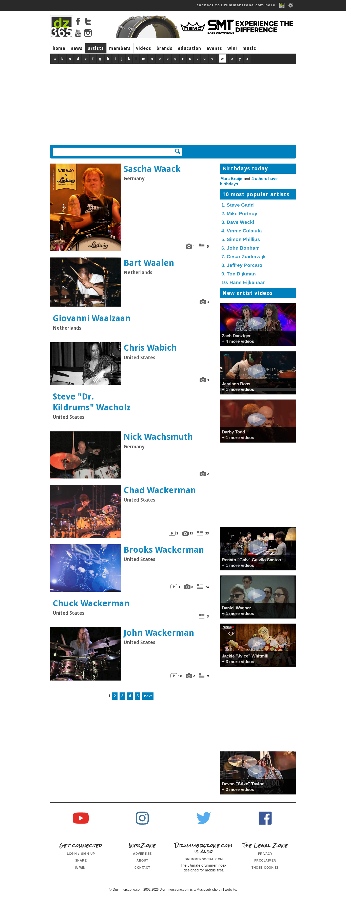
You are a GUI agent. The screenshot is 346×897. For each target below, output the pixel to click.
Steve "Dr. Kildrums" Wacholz (91, 402)
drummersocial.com (204, 858)
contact (142, 867)
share (81, 860)
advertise (142, 853)
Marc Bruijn (231, 178)
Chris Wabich (150, 348)
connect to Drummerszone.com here (236, 5)
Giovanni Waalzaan (92, 318)
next (148, 696)
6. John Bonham (240, 248)
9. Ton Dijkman (238, 273)
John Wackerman (159, 633)
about (142, 860)
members (120, 48)
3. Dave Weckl (237, 222)
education (189, 48)
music (249, 48)
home (59, 48)
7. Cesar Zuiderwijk (243, 256)
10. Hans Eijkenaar (243, 282)
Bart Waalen (149, 263)
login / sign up (81, 853)
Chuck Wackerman (91, 603)
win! (232, 48)
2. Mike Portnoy (239, 213)
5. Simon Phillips (240, 239)
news (77, 48)
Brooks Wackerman (164, 550)
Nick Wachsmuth (158, 437)
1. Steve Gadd (237, 205)
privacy (265, 853)
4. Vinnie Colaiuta (241, 230)
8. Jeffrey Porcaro (241, 265)
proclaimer (265, 860)
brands (164, 48)
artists (96, 48)
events (214, 48)
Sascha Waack (152, 169)
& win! (81, 867)
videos (143, 48)
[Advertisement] (173, 102)
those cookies (265, 867)
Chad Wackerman (160, 490)
